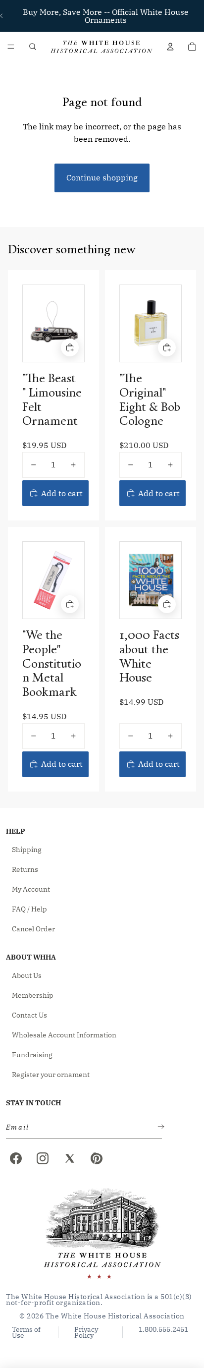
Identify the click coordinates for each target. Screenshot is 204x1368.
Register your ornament (51, 1074)
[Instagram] (42, 1158)
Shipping (27, 849)
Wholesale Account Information (64, 1034)
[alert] (81, 1127)
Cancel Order (33, 928)
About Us (27, 975)
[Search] (33, 46)
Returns (25, 869)
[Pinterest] (96, 1158)
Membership (32, 995)
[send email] (159, 1127)
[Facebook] (16, 1158)
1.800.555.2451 (163, 1330)
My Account (31, 889)
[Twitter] (70, 1158)
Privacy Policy (86, 1332)
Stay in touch (33, 1102)
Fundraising (32, 1054)
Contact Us (29, 1015)
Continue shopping (102, 177)
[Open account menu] (170, 46)
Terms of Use (26, 1332)
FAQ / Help (29, 909)
